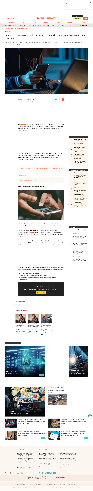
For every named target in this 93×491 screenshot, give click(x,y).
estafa (25, 28)
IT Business (69, 22)
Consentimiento (62, 484)
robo (32, 305)
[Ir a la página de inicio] (11, 18)
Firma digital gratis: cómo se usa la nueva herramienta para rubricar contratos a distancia (80, 163)
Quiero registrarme (41, 292)
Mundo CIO (57, 22)
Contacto (16, 482)
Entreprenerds (82, 22)
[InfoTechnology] (60, 478)
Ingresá (85, 18)
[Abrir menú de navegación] (5, 18)
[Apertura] (30, 478)
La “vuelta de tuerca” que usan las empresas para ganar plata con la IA (80, 189)
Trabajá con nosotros (74, 482)
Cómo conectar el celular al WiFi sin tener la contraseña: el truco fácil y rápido (80, 149)
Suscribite (39, 482)
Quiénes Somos (49, 482)
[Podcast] (51, 478)
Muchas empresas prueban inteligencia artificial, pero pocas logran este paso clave (80, 156)
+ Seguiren (57, 100)
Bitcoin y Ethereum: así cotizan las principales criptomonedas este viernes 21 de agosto (80, 204)
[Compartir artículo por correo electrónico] (30, 102)
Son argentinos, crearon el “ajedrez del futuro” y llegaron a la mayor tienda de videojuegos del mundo (80, 197)
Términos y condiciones (47, 484)
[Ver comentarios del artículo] (33, 102)
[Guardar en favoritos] (63, 99)
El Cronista (7, 28)
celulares (27, 305)
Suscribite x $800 (77, 18)
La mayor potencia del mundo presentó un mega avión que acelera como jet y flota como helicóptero (80, 142)
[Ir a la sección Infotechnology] (46, 18)
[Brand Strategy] (44, 478)
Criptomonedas (11, 22)
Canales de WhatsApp (27, 482)
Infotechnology (14, 28)
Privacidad (55, 484)
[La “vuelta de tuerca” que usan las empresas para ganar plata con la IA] (25, 361)
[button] (90, 415)
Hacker (22, 305)
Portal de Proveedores (61, 482)
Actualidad (24, 22)
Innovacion (46, 22)
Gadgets (34, 22)
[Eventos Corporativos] (37, 478)
